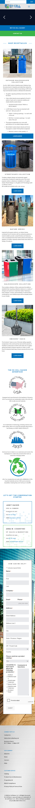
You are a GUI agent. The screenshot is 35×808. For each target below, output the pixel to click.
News (5, 757)
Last (7, 586)
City (7, 631)
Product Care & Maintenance (12, 777)
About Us (6, 753)
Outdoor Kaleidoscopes (12, 676)
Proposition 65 (8, 780)
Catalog (6, 773)
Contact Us (7, 735)
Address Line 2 (10, 623)
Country (8, 652)
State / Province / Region (14, 638)
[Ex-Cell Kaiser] (12, 7)
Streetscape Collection (11, 681)
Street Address (10, 616)
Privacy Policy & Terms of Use (13, 786)
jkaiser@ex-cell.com (15, 518)
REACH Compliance (10, 783)
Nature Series (12, 684)
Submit (10, 708)
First (7, 579)
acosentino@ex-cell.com (16, 541)
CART (31, 2)
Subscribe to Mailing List (11, 738)
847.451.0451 (13, 511)
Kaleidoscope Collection (12, 687)
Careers (6, 760)
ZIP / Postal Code (11, 646)
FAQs (5, 763)
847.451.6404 (13, 535)
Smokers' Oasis (11, 691)
